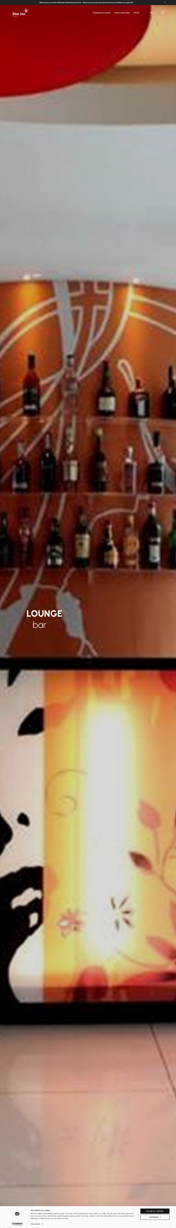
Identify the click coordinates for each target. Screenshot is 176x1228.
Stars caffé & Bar (122, 12)
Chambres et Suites (102, 12)
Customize (153, 1217)
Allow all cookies (154, 1211)
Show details (35, 1224)
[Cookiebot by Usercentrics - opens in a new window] (17, 1224)
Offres (136, 12)
